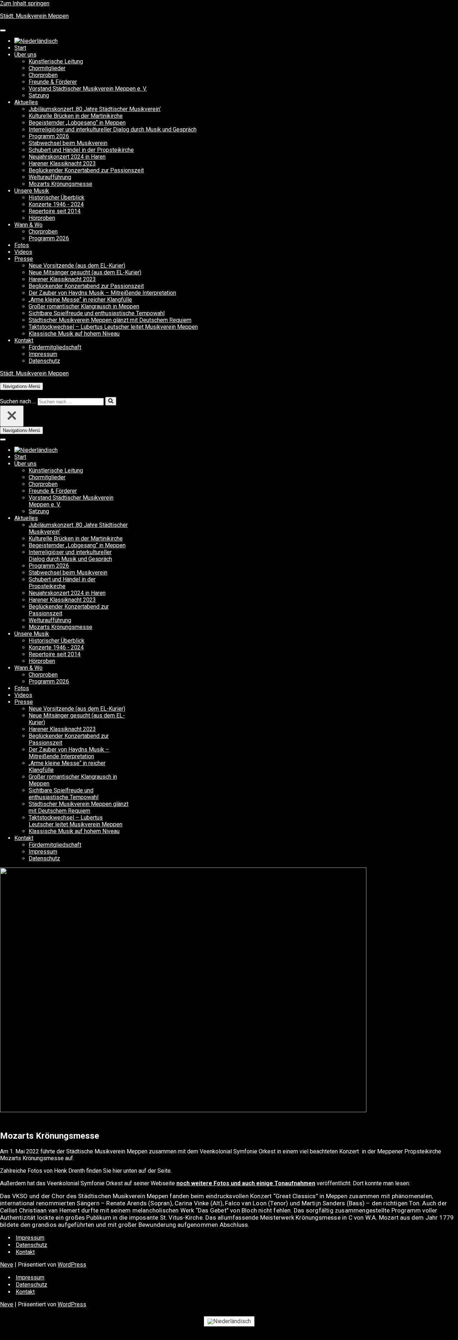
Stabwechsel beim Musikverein (68, 143)
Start (20, 47)
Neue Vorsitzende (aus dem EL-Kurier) (77, 265)
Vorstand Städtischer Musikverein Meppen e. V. (88, 88)
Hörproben (42, 218)
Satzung (39, 95)
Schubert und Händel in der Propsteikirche (81, 150)
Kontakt (23, 340)
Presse (23, 258)
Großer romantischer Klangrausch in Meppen (84, 306)
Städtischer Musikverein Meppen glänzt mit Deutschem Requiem (110, 320)
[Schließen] (12, 416)
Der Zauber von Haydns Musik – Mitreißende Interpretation (102, 292)
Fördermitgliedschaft (55, 347)
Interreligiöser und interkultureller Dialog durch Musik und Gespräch (112, 129)
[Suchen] (2, 393)
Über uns (25, 54)
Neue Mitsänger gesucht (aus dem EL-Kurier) (85, 272)
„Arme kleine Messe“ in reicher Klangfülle (80, 299)
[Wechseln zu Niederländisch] (36, 41)
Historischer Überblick (56, 197)
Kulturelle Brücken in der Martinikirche (76, 115)
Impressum (43, 354)
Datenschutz (44, 360)
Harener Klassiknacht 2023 (62, 163)
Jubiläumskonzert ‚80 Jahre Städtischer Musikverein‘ (95, 109)
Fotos (21, 245)
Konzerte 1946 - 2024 (56, 204)
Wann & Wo (28, 224)
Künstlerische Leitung (56, 61)
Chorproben (43, 75)
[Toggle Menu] (3, 30)
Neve (6, 1264)
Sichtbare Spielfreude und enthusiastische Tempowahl (97, 313)
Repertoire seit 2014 (55, 211)
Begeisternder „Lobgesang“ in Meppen (77, 122)
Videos (23, 252)
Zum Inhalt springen (24, 3)
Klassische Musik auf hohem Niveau (74, 333)
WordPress (72, 1264)
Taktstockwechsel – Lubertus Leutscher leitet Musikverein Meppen (113, 326)
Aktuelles (26, 102)
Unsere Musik (31, 190)
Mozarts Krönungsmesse (60, 184)
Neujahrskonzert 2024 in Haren (67, 156)
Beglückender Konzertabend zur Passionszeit (86, 170)
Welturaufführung (50, 177)
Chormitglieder (47, 68)
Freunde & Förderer (53, 81)
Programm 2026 (49, 136)
